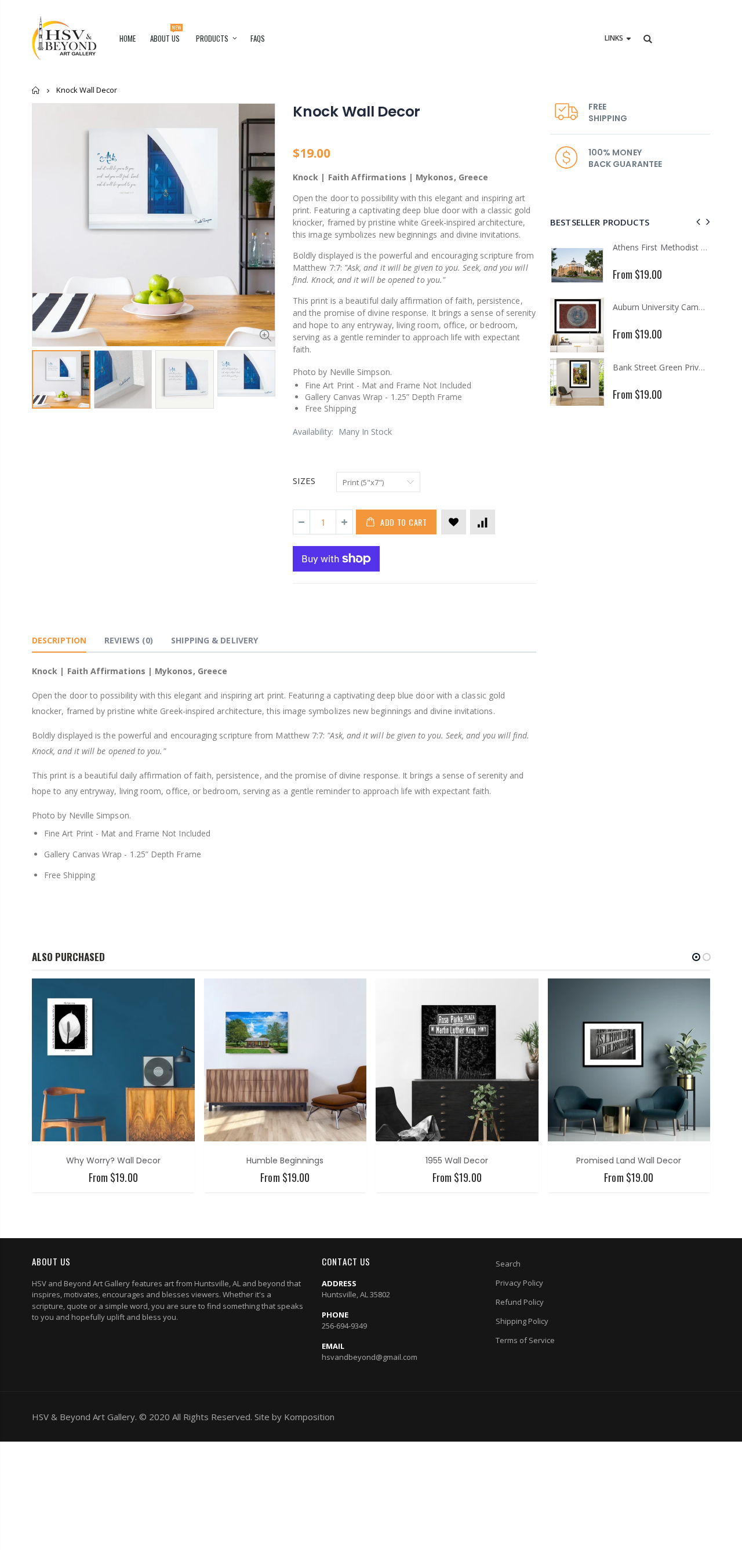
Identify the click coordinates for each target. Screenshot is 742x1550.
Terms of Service (525, 1340)
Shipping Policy (522, 1321)
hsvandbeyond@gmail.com (369, 1357)
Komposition (309, 1416)
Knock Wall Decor (356, 111)
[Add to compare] (482, 522)
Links (614, 38)
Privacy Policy (519, 1283)
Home (36, 90)
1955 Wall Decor (456, 1160)
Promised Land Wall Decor (628, 1160)
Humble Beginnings (284, 1160)
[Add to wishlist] (453, 522)
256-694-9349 (344, 1325)
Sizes (304, 480)
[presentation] (696, 222)
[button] (696, 957)
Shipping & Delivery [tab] (214, 640)
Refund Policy (520, 1302)
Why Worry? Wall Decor (113, 1160)
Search (508, 1263)
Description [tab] (59, 640)
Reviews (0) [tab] (128, 640)
